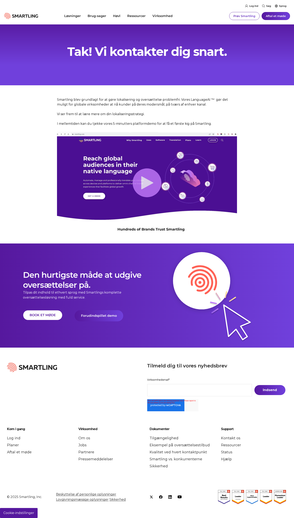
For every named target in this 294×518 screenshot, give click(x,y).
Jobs (82, 445)
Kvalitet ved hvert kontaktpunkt (178, 452)
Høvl (116, 16)
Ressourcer (136, 16)
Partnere (86, 452)
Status (226, 452)
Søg (268, 5)
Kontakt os (230, 438)
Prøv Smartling (244, 16)
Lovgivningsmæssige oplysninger (82, 499)
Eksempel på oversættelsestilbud (180, 445)
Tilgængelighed (164, 438)
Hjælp (226, 459)
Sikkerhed (159, 466)
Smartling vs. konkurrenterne (176, 459)
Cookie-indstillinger (18, 513)
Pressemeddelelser (95, 459)
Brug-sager (97, 16)
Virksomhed (162, 16)
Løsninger (72, 16)
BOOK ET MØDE (43, 315)
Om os (84, 438)
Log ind (253, 5)
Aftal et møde (276, 16)
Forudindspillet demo (99, 316)
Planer (13, 445)
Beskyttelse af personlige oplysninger (86, 494)
